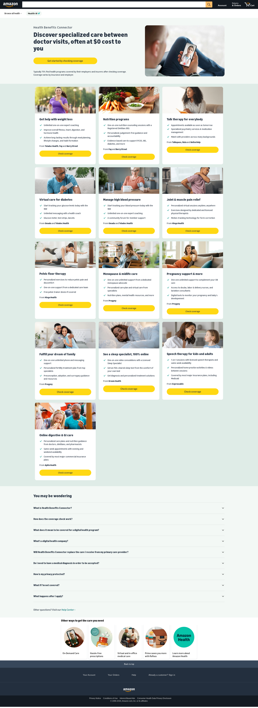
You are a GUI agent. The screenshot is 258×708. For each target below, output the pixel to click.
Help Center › (68, 609)
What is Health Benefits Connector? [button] (52, 507)
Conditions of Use (110, 698)
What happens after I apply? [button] (48, 596)
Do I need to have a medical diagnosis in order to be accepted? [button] (66, 563)
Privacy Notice (95, 698)
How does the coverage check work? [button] (52, 518)
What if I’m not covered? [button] (46, 585)
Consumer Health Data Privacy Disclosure (154, 698)
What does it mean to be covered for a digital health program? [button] (66, 530)
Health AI (32, 13)
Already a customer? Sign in (162, 675)
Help (134, 675)
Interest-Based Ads (127, 698)
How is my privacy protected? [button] (49, 574)
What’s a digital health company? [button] (50, 541)
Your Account (89, 675)
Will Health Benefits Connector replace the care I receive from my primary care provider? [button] (80, 552)
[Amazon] (10, 4)
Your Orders (113, 675)
